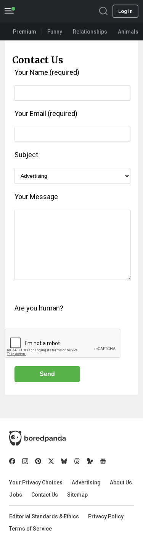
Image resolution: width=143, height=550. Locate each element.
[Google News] (103, 461)
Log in (125, 11)
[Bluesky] (64, 461)
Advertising (86, 482)
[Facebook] (12, 461)
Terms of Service (30, 529)
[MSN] (90, 461)
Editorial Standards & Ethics (44, 516)
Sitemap (77, 495)
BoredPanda (45, 11)
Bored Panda (37, 438)
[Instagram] (25, 461)
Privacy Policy (106, 516)
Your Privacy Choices (36, 482)
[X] (51, 461)
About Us (121, 482)
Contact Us (44, 495)
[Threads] (77, 461)
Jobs (15, 495)
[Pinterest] (38, 461)
